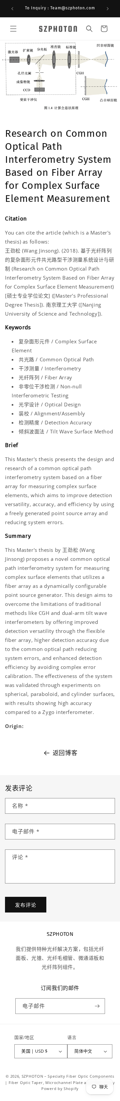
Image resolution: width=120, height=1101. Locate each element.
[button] (13, 28)
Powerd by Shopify (60, 1088)
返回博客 (65, 753)
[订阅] (97, 1006)
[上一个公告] (12, 8)
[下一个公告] (107, 8)
